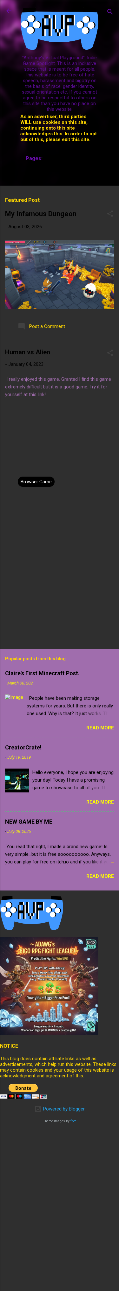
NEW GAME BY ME (28, 821)
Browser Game (36, 482)
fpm (73, 1121)
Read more (100, 728)
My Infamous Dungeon (40, 214)
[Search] (110, 13)
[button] (110, 215)
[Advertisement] (59, 1190)
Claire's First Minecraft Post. (42, 673)
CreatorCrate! (23, 747)
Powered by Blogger (63, 1109)
